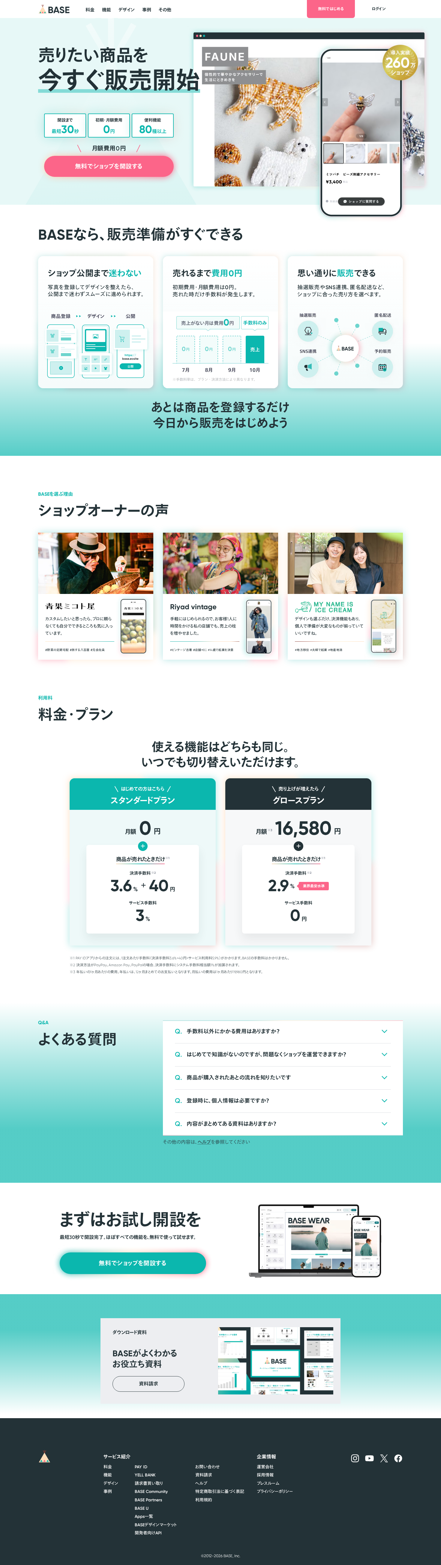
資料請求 (203, 1475)
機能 (108, 1475)
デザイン (111, 1483)
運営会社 (265, 1466)
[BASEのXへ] (384, 1458)
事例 (108, 1491)
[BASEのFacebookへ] (398, 1458)
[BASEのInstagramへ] (355, 1458)
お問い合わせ (207, 1466)
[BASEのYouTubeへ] (369, 1458)
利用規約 (203, 1499)
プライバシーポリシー (275, 1491)
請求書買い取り (149, 1483)
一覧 (144, 1516)
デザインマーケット (156, 1524)
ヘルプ (204, 1142)
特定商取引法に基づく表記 (219, 1491)
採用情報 (265, 1475)
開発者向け (148, 1532)
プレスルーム (268, 1483)
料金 (108, 1466)
